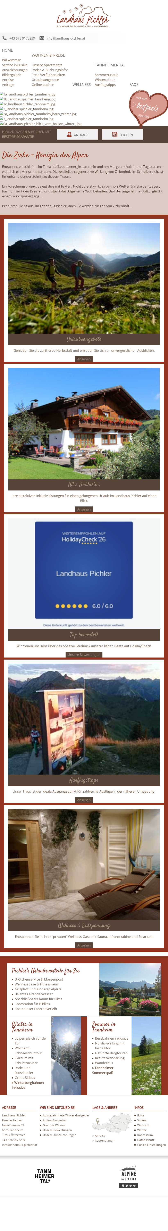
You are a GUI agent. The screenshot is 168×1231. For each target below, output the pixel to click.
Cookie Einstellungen (151, 1145)
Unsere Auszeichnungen (59, 1135)
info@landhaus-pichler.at (66, 38)
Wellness (82, 84)
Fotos (140, 1115)
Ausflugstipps (105, 84)
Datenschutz (145, 1140)
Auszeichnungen (15, 70)
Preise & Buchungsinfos (50, 70)
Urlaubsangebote (45, 79)
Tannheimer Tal (110, 65)
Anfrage (8, 84)
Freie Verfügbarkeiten (48, 75)
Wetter (141, 1130)
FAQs (133, 84)
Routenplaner (104, 1140)
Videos (141, 1120)
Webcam (143, 1125)
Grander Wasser (54, 1125)
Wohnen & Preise (48, 55)
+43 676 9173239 (22, 38)
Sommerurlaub (106, 75)
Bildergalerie (12, 75)
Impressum (145, 1135)
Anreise (8, 79)
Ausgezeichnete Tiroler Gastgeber (66, 1115)
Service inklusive (14, 65)
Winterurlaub (105, 79)
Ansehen (84, 359)
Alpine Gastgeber (55, 1120)
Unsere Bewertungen (84, 654)
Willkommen (11, 60)
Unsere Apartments (47, 65)
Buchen (126, 135)
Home (7, 50)
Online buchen (43, 84)
